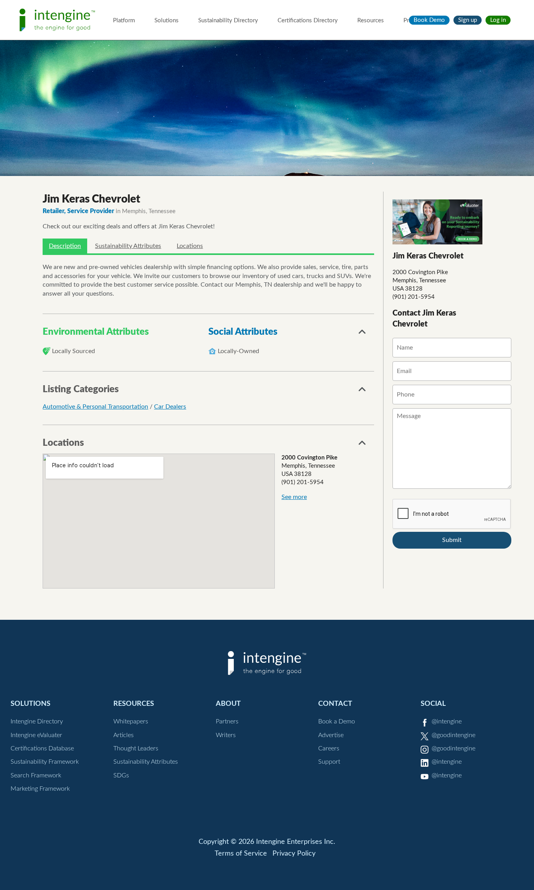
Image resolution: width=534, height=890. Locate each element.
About (228, 703)
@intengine (447, 721)
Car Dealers (170, 407)
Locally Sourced (73, 351)
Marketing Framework (40, 789)
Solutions (166, 20)
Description (65, 246)
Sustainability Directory (228, 20)
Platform (124, 20)
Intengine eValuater (36, 735)
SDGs (121, 775)
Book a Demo (336, 721)
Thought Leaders (135, 748)
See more (294, 497)
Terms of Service (241, 853)
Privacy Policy (293, 853)
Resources (370, 20)
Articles (123, 735)
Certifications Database (42, 748)
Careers (328, 748)
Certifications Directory (308, 20)
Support (329, 762)
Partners (227, 721)
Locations (190, 246)
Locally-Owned (238, 351)
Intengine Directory (37, 721)
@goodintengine (453, 735)
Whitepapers (130, 721)
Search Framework (36, 775)
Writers (226, 735)
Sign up (467, 20)
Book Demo (429, 20)
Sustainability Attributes (128, 246)
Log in (498, 20)
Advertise (331, 735)
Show (362, 334)
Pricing (412, 20)
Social (433, 703)
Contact (335, 703)
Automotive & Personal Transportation (95, 407)
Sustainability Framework (45, 762)
